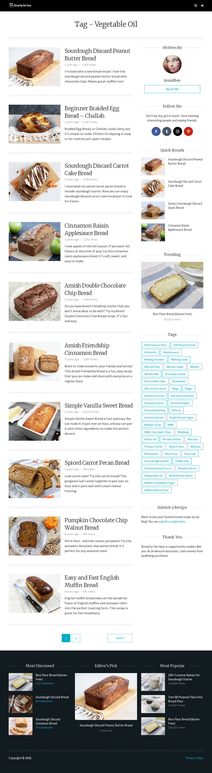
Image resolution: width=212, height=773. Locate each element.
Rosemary (152, 454)
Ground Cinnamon (183, 396)
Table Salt (183, 461)
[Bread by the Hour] (20, 5)
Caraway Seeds (176, 374)
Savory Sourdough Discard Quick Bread (185, 205)
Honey (177, 410)
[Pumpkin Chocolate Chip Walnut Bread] (34, 536)
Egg (176, 388)
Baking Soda (180, 359)
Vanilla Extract (187, 468)
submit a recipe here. (172, 521)
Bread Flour (153, 367)
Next (119, 638)
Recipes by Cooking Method (162, 17)
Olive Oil (151, 439)
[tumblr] (166, 131)
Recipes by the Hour (27, 17)
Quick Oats (177, 446)
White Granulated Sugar (160, 483)
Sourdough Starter (157, 461)
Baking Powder (155, 359)
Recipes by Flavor (125, 17)
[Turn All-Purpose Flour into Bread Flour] (153, 704)
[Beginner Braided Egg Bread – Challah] (34, 124)
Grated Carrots (155, 396)
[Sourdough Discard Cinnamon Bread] (21, 726)
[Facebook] (156, 131)
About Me (172, 89)
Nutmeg (184, 432)
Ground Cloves (155, 403)
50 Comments (44, 727)
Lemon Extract (154, 417)
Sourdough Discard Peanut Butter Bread (185, 161)
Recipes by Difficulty (94, 17)
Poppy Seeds (154, 446)
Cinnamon (180, 381)
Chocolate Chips (156, 381)
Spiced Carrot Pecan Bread (97, 462)
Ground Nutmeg (155, 410)
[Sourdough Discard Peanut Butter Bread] (34, 66)
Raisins (196, 446)
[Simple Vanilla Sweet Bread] (34, 421)
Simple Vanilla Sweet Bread (99, 405)
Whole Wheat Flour (157, 490)
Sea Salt (191, 454)
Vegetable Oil (154, 475)
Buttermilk (152, 374)
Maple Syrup (153, 425)
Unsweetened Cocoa (159, 468)
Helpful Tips (195, 17)
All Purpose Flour (185, 345)
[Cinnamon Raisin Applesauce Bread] (34, 241)
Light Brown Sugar (182, 417)
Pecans (193, 439)
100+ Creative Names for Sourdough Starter (184, 677)
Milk (171, 425)
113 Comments (45, 683)
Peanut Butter (172, 439)
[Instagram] (177, 131)
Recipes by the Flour (60, 17)
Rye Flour (172, 454)
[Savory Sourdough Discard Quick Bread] (153, 210)
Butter (195, 367)
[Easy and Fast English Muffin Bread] (34, 593)
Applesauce (171, 352)
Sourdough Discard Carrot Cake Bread (185, 184)
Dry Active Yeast (156, 388)
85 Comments (44, 701)
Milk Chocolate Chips (158, 432)
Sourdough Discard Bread (52, 697)
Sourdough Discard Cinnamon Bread (48, 721)
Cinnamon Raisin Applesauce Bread (180, 227)
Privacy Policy (194, 758)
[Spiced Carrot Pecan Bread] (34, 478)
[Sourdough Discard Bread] (21, 704)
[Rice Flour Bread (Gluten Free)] (172, 285)
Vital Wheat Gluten (181, 475)
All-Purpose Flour (156, 345)
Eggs (189, 388)
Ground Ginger (181, 403)
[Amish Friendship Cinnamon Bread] (34, 361)
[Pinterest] (188, 131)
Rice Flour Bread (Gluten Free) (172, 314)
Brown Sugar (176, 367)
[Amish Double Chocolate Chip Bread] (34, 301)
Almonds (151, 352)
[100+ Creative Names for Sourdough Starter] (153, 682)
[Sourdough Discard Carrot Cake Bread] (34, 181)
